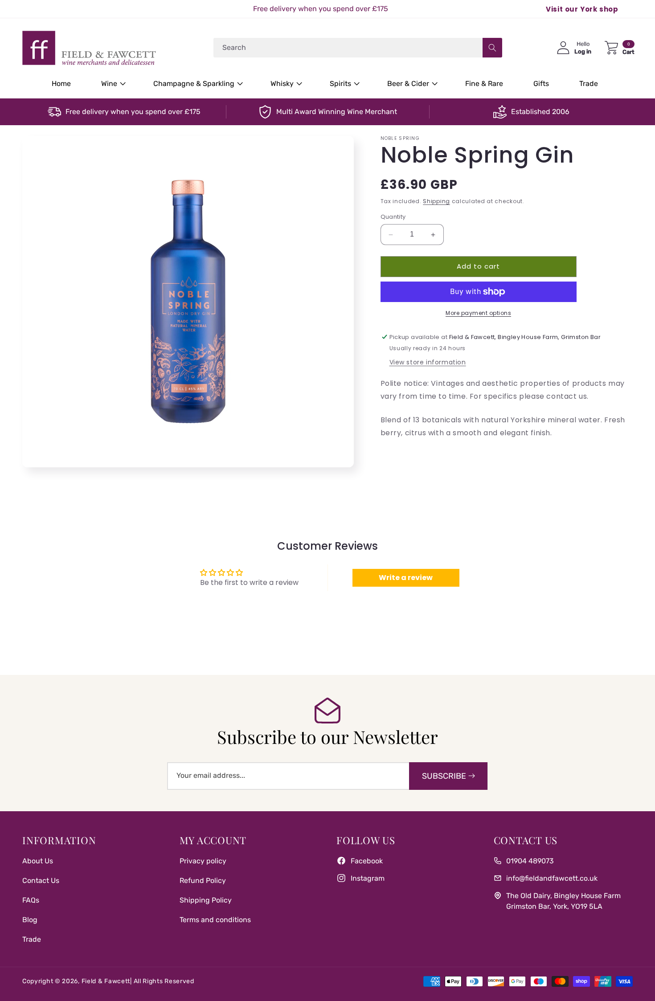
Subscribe (444, 776)
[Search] (492, 47)
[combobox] (357, 47)
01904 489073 (530, 860)
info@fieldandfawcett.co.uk (552, 878)
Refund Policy (203, 880)
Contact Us (40, 880)
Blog (29, 919)
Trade (31, 939)
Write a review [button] (406, 577)
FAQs (30, 899)
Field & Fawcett (106, 981)
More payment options (478, 313)
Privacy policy (203, 860)
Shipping (436, 201)
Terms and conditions (215, 919)
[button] (112, 84)
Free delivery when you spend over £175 (133, 111)
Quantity (393, 217)
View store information (427, 362)
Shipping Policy (206, 899)
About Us (37, 860)
